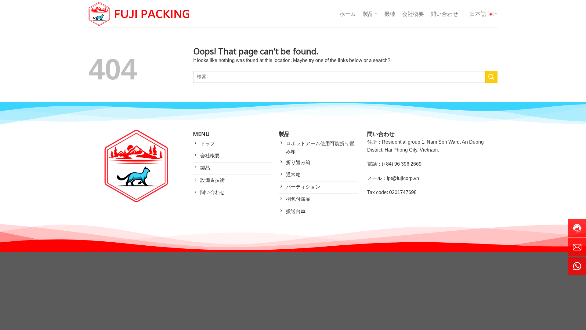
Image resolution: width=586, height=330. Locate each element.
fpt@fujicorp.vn (403, 178)
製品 (368, 13)
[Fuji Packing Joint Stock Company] (139, 14)
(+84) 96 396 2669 (401, 164)
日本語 (478, 13)
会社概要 (413, 13)
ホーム (347, 13)
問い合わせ (444, 13)
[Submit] (491, 77)
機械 (389, 13)
